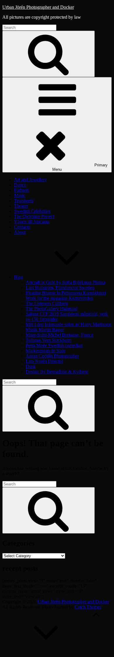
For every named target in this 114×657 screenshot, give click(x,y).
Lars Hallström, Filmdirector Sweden (60, 287)
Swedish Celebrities (32, 211)
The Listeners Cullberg (47, 303)
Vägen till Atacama (31, 221)
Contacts (22, 226)
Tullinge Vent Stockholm (49, 340)
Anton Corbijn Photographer (52, 355)
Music (19, 195)
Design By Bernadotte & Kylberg (57, 371)
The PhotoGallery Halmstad (51, 308)
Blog (18, 277)
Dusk (31, 366)
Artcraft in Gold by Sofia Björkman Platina (65, 282)
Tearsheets (23, 200)
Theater (21, 205)
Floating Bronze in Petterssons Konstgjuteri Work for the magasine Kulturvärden (66, 295)
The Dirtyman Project (34, 216)
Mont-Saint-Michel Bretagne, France (60, 334)
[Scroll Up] (46, 651)
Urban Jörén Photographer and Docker (38, 7)
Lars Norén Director (44, 361)
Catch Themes (88, 606)
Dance (20, 184)
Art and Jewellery (30, 179)
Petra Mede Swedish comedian (54, 345)
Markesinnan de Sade (45, 350)
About (20, 232)
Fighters (21, 190)
